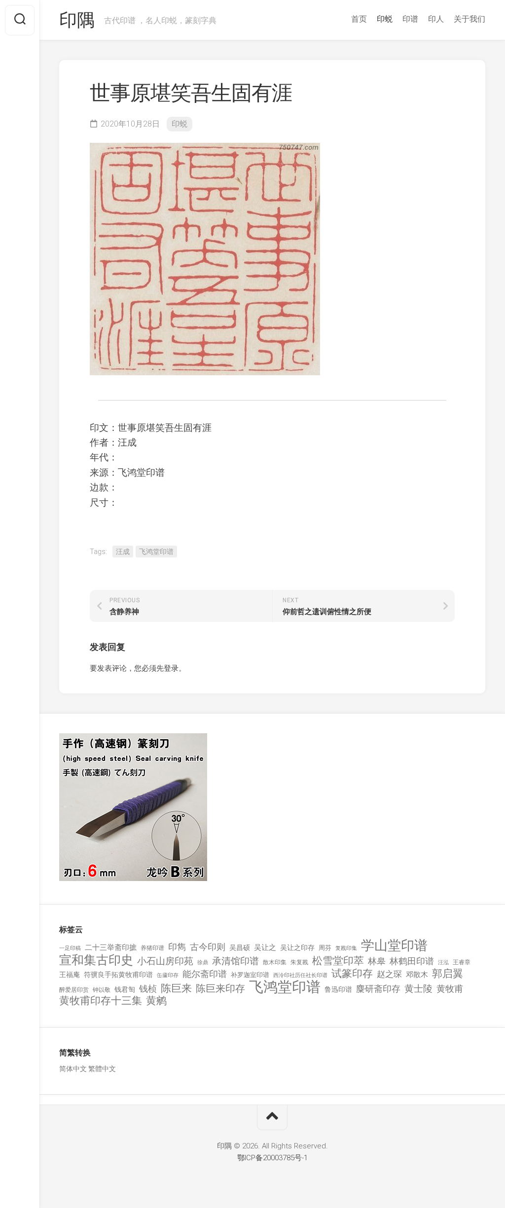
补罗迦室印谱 (250, 975)
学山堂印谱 (394, 945)
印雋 (177, 947)
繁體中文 (102, 1069)
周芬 (325, 947)
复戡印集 (346, 948)
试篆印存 (352, 973)
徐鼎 (202, 962)
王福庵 (69, 975)
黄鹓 (156, 1001)
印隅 (76, 20)
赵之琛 (389, 974)
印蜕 (385, 19)
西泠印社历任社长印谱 (300, 975)
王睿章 (461, 962)
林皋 (377, 961)
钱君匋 (124, 989)
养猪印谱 (152, 948)
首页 (359, 19)
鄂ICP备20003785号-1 (272, 1157)
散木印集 (275, 962)
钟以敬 (101, 989)
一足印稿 (70, 948)
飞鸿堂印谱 (156, 551)
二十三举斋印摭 (111, 947)
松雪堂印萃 (338, 961)
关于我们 (469, 19)
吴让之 (265, 947)
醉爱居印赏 (74, 989)
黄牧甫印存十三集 (100, 1001)
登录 (171, 668)
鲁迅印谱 (338, 989)
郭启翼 (447, 973)
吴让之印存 (297, 947)
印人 (436, 19)
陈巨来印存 (220, 988)
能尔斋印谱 (204, 974)
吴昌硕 (239, 947)
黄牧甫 (449, 988)
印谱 (410, 19)
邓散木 (417, 974)
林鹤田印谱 (412, 961)
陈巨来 (176, 988)
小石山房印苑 (165, 961)
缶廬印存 (168, 975)
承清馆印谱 (235, 961)
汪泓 (443, 962)
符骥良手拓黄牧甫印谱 (118, 975)
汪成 (123, 551)
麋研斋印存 (378, 988)
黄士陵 (418, 988)
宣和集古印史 (96, 960)
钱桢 (148, 988)
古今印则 (207, 947)
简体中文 (73, 1069)
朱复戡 (299, 962)
